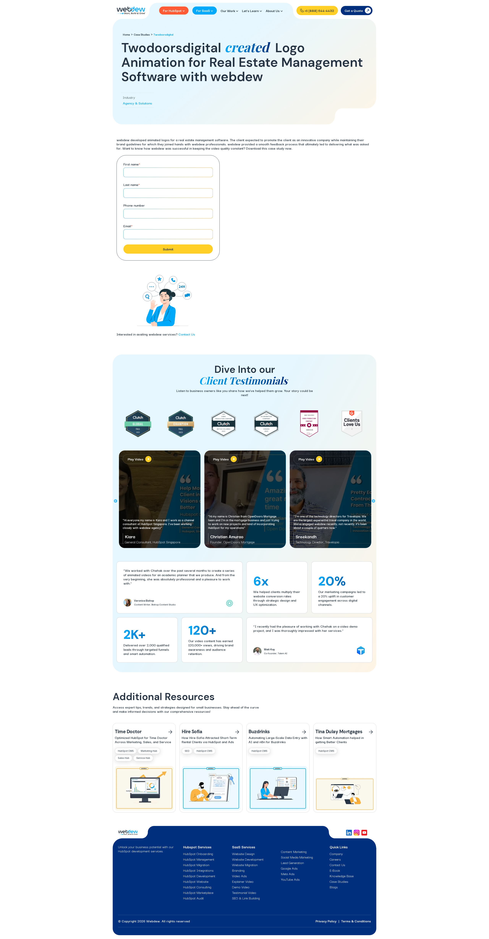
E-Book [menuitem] (335, 870)
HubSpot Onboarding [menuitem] (198, 854)
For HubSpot (172, 10)
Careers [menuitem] (335, 859)
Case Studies (142, 34)
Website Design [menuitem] (243, 854)
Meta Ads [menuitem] (288, 874)
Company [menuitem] (336, 854)
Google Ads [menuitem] (289, 868)
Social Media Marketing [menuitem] (297, 857)
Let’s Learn (251, 11)
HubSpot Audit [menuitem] (193, 898)
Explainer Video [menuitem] (242, 881)
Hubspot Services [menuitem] (197, 847)
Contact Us (186, 334)
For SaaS (203, 10)
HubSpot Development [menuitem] (199, 876)
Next (373, 501)
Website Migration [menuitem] (245, 865)
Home (126, 34)
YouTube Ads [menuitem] (290, 879)
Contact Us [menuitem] (337, 865)
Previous (115, 501)
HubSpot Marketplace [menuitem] (198, 892)
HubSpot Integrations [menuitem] (198, 870)
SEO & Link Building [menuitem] (246, 898)
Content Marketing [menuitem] (294, 851)
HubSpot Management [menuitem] (198, 859)
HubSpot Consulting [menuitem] (197, 887)
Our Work (228, 11)
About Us (273, 11)
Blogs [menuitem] (334, 887)
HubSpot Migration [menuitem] (196, 865)
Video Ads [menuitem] (239, 876)
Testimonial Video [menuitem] (244, 892)
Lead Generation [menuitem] (292, 863)
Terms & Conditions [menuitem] (356, 921)
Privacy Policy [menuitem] (326, 921)
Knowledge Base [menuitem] (342, 876)
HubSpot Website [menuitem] (195, 881)
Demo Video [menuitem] (240, 887)
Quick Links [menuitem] (339, 847)
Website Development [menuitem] (248, 859)
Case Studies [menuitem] (339, 881)
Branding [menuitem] (238, 870)
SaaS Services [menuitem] (243, 847)
